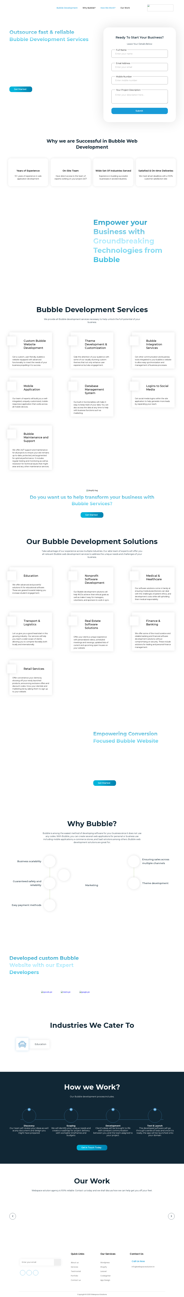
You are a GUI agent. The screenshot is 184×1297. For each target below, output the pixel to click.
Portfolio (74, 1275)
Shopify (103, 1267)
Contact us (76, 1280)
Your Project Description (128, 90)
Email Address (123, 63)
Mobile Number (124, 76)
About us (75, 1262)
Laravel (103, 1271)
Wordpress (105, 1262)
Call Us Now (138, 1261)
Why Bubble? (89, 7)
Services (74, 1267)
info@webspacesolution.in (143, 1266)
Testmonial (76, 1271)
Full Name (121, 50)
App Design (105, 1280)
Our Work (125, 7)
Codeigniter (105, 1275)
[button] (12, 1216)
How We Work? (108, 7)
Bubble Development (67, 7)
